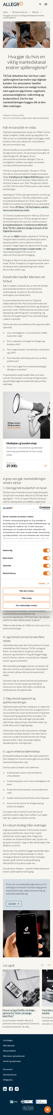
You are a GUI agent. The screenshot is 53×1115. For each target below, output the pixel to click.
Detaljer (42, 583)
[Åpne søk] (40, 4)
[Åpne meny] (46, 4)
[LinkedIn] (5, 1089)
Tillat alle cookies (26, 591)
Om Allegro (8, 1040)
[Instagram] (17, 1089)
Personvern (8, 1069)
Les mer (12, 903)
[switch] (46, 558)
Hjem (5, 12)
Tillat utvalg (27, 598)
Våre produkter (9, 1051)
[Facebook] (11, 1089)
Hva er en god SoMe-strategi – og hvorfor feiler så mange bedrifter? (19, 1013)
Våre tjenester (9, 1045)
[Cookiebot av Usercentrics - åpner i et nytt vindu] (39, 508)
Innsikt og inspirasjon (12, 1061)
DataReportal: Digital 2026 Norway (26, 177)
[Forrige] (42, 965)
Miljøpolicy (8, 1080)
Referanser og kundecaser (14, 1056)
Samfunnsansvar (10, 1074)
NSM (16, 236)
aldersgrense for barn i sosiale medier (24, 248)
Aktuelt (35, 12)
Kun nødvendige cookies (26, 605)
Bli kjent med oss (20, 12)
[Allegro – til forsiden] (13, 4)
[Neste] (48, 965)
